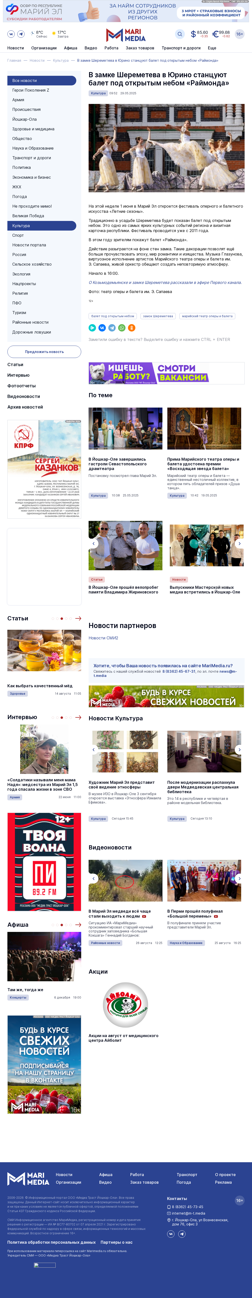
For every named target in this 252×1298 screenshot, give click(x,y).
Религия (20, 293)
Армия (18, 99)
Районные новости (30, 322)
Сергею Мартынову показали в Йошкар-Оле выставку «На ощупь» (202, 784)
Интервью (18, 375)
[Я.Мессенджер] (92, 328)
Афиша (18, 924)
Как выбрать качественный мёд (40, 686)
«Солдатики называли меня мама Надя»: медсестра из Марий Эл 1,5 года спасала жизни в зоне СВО (42, 785)
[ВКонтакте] (102, 328)
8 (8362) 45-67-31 (178, 671)
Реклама (223, 1182)
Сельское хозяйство (32, 264)
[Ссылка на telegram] (21, 34)
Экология (21, 274)
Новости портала (29, 244)
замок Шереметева (158, 316)
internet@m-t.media (188, 1213)
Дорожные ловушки (31, 332)
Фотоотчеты (21, 385)
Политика (21, 167)
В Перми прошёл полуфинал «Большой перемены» (116, 913)
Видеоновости (23, 396)
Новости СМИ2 (103, 637)
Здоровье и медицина (33, 128)
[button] (78, 618)
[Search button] (180, 34)
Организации (68, 1182)
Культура (21, 225)
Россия (19, 254)
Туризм (19, 312)
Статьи (15, 364)
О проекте (225, 1174)
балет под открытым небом (112, 316)
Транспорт (187, 1174)
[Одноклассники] (131, 328)
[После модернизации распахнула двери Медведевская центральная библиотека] (125, 751)
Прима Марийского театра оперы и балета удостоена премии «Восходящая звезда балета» (203, 464)
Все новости (24, 80)
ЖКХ (16, 186)
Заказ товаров (144, 1182)
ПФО (16, 302)
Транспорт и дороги (31, 157)
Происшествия (26, 109)
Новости (15, 48)
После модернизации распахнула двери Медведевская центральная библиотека (124, 787)
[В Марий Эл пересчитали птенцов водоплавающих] (204, 880)
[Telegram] (112, 328)
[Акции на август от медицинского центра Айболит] (125, 1005)
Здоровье (17, 693)
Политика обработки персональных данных (51, 1242)
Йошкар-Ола (24, 119)
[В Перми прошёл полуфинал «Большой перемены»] (125, 880)
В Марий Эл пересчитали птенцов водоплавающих (201, 913)
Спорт (18, 235)
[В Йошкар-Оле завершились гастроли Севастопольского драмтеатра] (125, 428)
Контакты (177, 1198)
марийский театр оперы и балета (207, 316)
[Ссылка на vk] (11, 34)
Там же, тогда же (25, 989)
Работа (111, 48)
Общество (22, 138)
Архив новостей (25, 407)
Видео (91, 48)
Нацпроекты (24, 283)
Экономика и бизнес (31, 177)
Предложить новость (44, 352)
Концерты (18, 997)
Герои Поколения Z (30, 90)
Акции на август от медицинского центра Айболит (123, 1038)
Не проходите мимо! (32, 206)
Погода (19, 196)
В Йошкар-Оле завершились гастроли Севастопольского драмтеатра (118, 464)
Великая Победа (28, 215)
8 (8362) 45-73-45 (187, 1207)
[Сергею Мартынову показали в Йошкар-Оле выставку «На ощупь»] (204, 751)
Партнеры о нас (117, 1242)
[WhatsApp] (122, 328)
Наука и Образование (33, 148)
